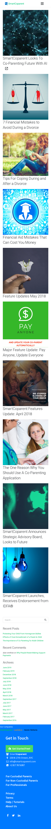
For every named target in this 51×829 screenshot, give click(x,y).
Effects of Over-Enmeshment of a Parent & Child (22, 637)
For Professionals (16, 785)
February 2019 (8, 671)
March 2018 (7, 696)
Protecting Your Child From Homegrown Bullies (22, 634)
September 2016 (9, 720)
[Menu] (42, 3)
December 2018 (9, 674)
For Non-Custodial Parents (22, 780)
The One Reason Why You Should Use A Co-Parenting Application (24, 472)
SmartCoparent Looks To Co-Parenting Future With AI (25, 61)
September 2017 (9, 699)
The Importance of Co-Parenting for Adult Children (23, 641)
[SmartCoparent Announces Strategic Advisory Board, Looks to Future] (25, 485)
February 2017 (8, 717)
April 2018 (7, 692)
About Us (11, 806)
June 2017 (7, 706)
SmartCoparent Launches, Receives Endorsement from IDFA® (25, 601)
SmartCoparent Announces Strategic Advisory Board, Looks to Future (24, 536)
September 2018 (9, 678)
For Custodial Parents (19, 776)
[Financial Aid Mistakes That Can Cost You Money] (25, 191)
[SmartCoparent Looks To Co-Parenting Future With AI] (25, 12)
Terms (9, 797)
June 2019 (7, 667)
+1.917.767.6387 (17, 765)
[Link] (14, 3)
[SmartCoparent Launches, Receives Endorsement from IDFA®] (25, 549)
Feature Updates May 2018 (24, 296)
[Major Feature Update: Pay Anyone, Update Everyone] (25, 303)
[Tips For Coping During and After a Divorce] (25, 134)
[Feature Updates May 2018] (25, 249)
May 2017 (7, 710)
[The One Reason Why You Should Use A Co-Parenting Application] (25, 421)
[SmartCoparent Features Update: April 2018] (25, 362)
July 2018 (6, 681)
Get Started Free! (21, 748)
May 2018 (7, 689)
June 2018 (7, 685)
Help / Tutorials (15, 802)
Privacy (10, 793)
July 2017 (6, 703)
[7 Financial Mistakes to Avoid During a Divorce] (25, 75)
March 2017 (7, 713)
